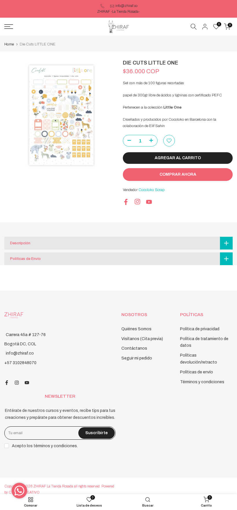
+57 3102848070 (20, 363)
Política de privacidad (199, 329)
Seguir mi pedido (136, 358)
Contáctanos (134, 348)
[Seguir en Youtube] (149, 202)
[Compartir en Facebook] (126, 202)
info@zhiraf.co (126, 6)
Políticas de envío (196, 372)
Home (9, 44)
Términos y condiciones (202, 382)
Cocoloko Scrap (151, 190)
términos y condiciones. (56, 446)
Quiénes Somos (136, 329)
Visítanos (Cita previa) (142, 339)
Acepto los (45, 446)
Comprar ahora (178, 174)
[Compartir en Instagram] (137, 201)
